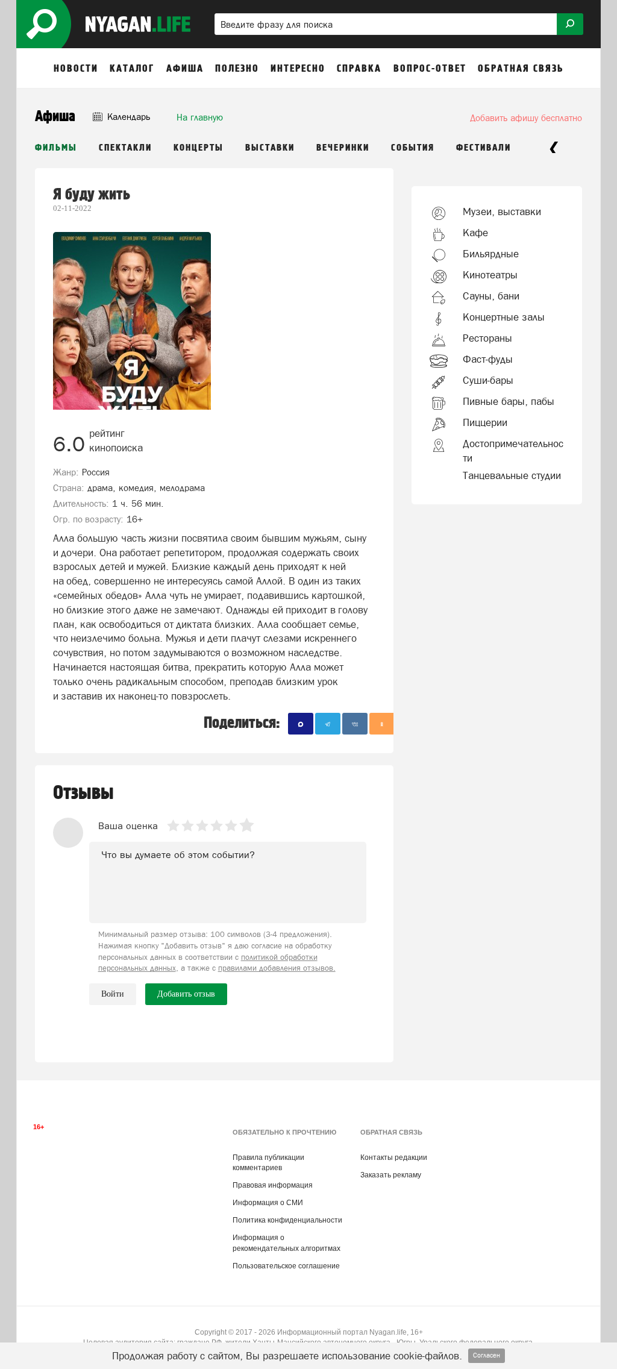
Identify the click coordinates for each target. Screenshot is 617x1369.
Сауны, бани (491, 296)
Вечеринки (342, 148)
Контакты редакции (393, 1157)
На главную (200, 117)
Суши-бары (488, 380)
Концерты (199, 148)
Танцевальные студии (512, 475)
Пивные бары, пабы (508, 401)
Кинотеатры (490, 275)
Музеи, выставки (502, 211)
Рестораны (487, 338)
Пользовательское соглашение (286, 1266)
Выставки (270, 148)
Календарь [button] (127, 116)
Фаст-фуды (488, 359)
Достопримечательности (513, 450)
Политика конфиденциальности (287, 1220)
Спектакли (125, 148)
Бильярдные (491, 254)
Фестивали (483, 148)
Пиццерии (485, 422)
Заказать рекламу (390, 1175)
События (412, 148)
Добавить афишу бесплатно (526, 118)
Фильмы (56, 148)
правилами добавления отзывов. (277, 968)
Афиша (55, 116)
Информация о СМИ (268, 1202)
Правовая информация (273, 1185)
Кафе (475, 233)
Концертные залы (504, 317)
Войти (112, 993)
